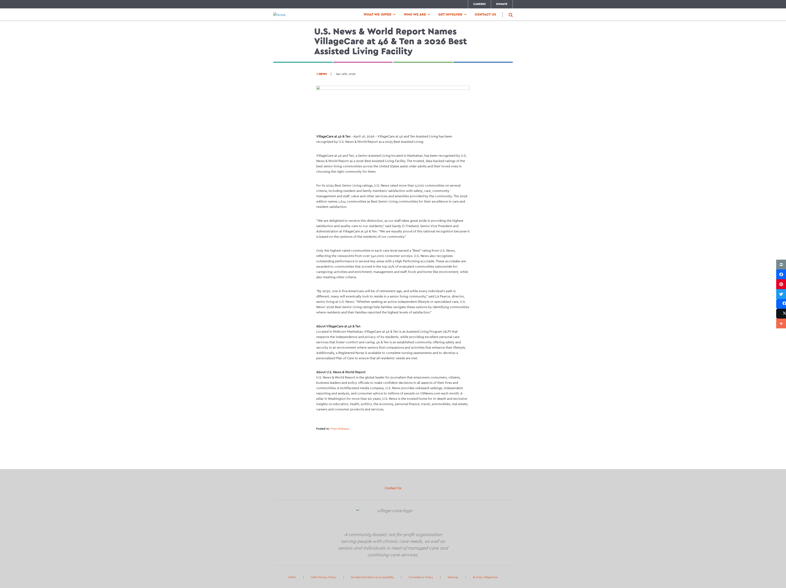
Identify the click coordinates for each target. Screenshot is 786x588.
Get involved (450, 14)
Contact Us (393, 488)
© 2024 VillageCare (485, 577)
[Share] (781, 304)
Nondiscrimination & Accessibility (372, 577)
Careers (479, 4)
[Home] (301, 15)
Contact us (485, 14)
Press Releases (339, 428)
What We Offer (377, 14)
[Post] (781, 314)
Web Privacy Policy (323, 577)
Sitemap (453, 577)
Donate (501, 4)
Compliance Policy (421, 577)
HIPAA (292, 577)
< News (321, 74)
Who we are (415, 14)
